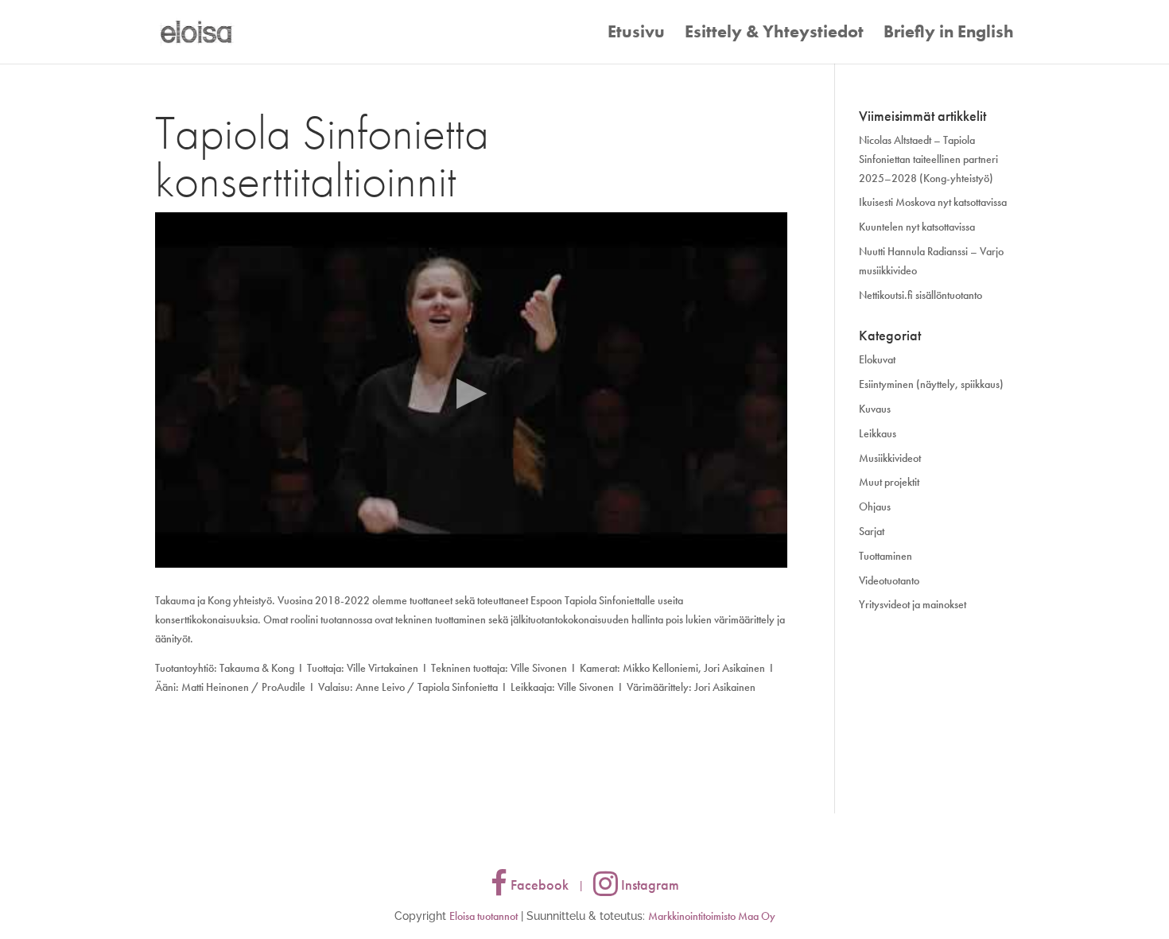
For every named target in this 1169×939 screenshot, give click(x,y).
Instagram (648, 884)
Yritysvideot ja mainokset (912, 604)
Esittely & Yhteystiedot (774, 34)
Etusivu (636, 34)
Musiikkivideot (890, 458)
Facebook (538, 884)
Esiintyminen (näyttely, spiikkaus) (931, 384)
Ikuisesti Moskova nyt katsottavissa (933, 202)
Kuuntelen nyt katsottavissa (917, 226)
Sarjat (871, 531)
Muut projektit (889, 482)
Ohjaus (875, 506)
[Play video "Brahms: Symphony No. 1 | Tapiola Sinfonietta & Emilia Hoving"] (471, 390)
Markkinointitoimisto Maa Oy (711, 916)
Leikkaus (877, 433)
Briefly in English (949, 34)
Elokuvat (877, 359)
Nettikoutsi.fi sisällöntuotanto (920, 295)
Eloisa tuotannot (483, 916)
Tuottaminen (885, 556)
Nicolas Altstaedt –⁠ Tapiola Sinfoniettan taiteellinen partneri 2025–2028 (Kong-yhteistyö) (928, 159)
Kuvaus (875, 409)
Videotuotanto (889, 580)
